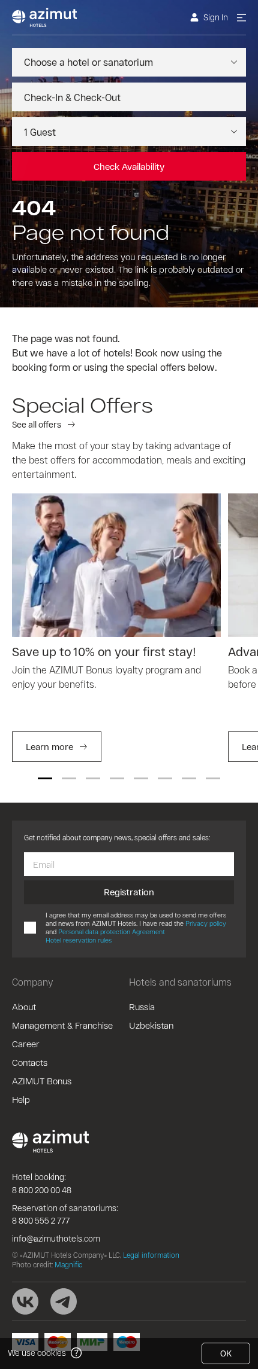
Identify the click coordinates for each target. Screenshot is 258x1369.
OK (226, 1353)
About (24, 1006)
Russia (142, 1006)
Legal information (151, 1255)
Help (21, 1099)
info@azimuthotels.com (56, 1238)
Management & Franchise (62, 1025)
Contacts (29, 1062)
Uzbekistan (151, 1025)
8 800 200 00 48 (41, 1190)
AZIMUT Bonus (41, 1080)
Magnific (68, 1264)
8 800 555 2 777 (41, 1220)
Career (26, 1043)
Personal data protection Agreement (111, 931)
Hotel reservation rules (79, 940)
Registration (129, 891)
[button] (45, 778)
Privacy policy (205, 923)
